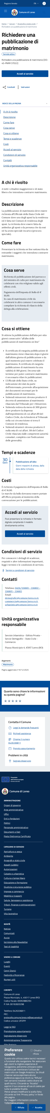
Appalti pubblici (11, 864)
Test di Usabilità (11, 946)
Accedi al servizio (25, 533)
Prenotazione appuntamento (17, 1031)
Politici (7, 823)
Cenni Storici (10, 970)
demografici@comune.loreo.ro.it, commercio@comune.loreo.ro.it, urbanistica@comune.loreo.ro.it (22, 601)
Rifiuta (23, 1107)
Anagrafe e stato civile (27, 23)
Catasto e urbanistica (14, 873)
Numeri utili (9, 979)
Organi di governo (12, 805)
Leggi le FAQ (10, 1027)
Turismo (7, 909)
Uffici (6, 814)
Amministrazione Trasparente (18, 1040)
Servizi (12, 23)
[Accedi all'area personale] (44, 3)
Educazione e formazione (15, 882)
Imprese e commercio (14, 891)
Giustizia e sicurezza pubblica (17, 887)
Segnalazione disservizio (15, 1035)
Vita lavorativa (11, 913)
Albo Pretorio (10, 1044)
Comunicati (9, 933)
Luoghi (7, 961)
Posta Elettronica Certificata (17, 836)
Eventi (7, 966)
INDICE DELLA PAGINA (11, 103)
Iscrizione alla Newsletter (16, 942)
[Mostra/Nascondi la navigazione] (5, 11)
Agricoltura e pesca (13, 851)
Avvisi (7, 937)
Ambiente (8, 856)
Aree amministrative (13, 809)
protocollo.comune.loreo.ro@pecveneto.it (23, 1017)
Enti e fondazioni (12, 818)
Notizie (7, 928)
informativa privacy (14, 1102)
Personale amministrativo (16, 827)
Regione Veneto (10, 3)
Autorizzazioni (10, 869)
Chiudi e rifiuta (39, 1052)
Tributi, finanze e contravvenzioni (19, 904)
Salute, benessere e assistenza (18, 900)
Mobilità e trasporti (13, 896)
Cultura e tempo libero (14, 878)
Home (4, 23)
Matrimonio (8, 664)
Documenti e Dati (12, 832)
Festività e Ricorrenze (14, 975)
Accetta (40, 1107)
